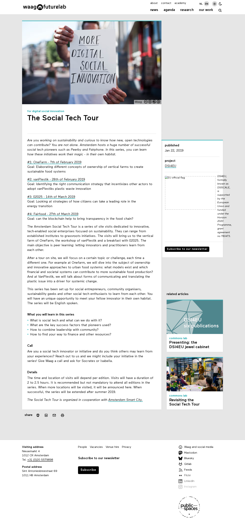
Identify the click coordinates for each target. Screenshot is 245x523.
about (154, 3)
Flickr (187, 475)
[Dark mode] (220, 3)
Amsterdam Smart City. (125, 400)
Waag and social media (198, 447)
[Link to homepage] (44, 7)
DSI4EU (170, 166)
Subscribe (88, 470)
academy (180, 3)
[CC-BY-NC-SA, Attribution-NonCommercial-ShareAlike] (152, 102)
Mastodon (190, 452)
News (154, 10)
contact (166, 3)
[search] (220, 10)
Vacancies (96, 447)
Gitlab (188, 464)
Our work (206, 10)
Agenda (169, 10)
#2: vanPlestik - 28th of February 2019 (56, 179)
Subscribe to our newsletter (187, 249)
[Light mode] (214, 3)
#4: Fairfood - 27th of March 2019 (52, 214)
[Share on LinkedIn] (46, 415)
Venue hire (112, 447)
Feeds (188, 469)
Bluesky (189, 458)
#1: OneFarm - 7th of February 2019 (54, 162)
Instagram (190, 486)
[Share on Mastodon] (38, 415)
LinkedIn (189, 481)
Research (187, 10)
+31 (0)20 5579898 (40, 459)
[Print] (62, 415)
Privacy (126, 447)
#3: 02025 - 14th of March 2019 (51, 197)
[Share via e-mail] (54, 415)
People (82, 447)
